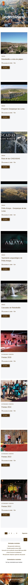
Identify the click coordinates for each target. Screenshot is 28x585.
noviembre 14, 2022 (7, 361)
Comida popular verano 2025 (14, 548)
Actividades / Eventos (7, 354)
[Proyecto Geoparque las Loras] (14, 92)
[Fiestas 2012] (14, 490)
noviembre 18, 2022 (7, 112)
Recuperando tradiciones (14, 546)
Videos (3, 56)
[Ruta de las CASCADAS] (14, 142)
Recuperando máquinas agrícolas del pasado (14, 554)
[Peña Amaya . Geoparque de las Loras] (14, 192)
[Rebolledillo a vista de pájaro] (14, 43)
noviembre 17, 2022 (7, 162)
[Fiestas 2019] (14, 341)
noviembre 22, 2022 (7, 63)
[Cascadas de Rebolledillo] (14, 291)
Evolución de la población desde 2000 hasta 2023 (14, 550)
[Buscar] (25, 539)
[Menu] (25, 3)
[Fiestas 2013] (14, 440)
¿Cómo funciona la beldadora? (14, 552)
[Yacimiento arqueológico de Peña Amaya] (14, 241)
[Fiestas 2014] (14, 390)
